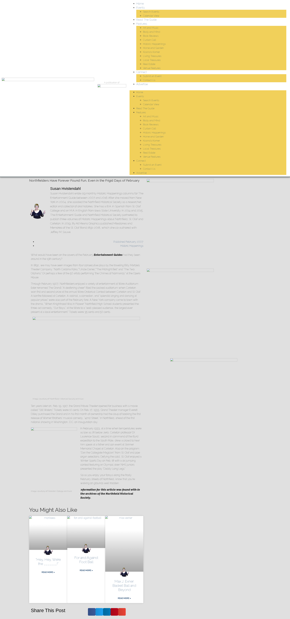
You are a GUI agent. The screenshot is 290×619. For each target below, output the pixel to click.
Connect (141, 72)
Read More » (48, 572)
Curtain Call (149, 39)
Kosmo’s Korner (151, 52)
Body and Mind (151, 31)
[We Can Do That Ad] (203, 360)
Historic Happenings (154, 43)
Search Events (151, 11)
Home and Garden (153, 48)
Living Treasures (152, 56)
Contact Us (149, 80)
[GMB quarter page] (180, 271)
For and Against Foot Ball (86, 560)
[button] (208, 88)
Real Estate (149, 64)
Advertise (142, 84)
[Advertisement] (204, 474)
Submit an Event (152, 76)
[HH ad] (180, 181)
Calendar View (151, 15)
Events (140, 7)
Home (140, 3)
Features (141, 23)
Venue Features (151, 68)
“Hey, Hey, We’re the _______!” (48, 561)
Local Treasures (152, 60)
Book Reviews (150, 35)
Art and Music (151, 27)
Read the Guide (146, 19)
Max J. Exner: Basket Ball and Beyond (124, 585)
